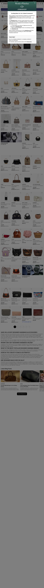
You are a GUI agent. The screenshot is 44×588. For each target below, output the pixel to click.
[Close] (35, 3)
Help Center (29, 41)
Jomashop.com (12, 16)
